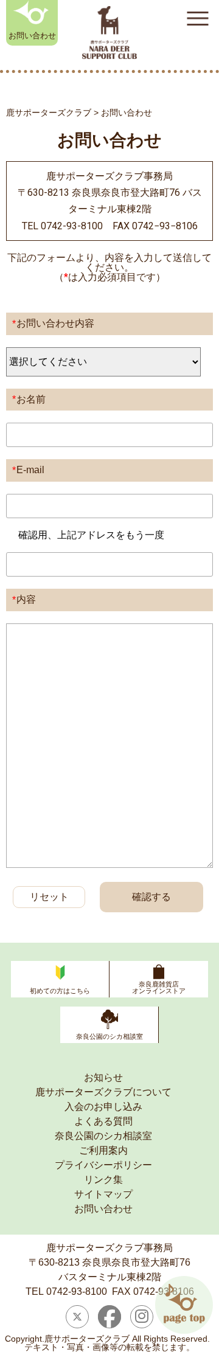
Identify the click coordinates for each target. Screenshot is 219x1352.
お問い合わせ (32, 35)
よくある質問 (103, 1121)
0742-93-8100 (76, 1291)
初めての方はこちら (60, 990)
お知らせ (103, 1077)
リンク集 (103, 1179)
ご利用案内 (103, 1150)
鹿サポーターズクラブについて (103, 1092)
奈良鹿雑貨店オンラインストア (159, 987)
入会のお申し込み (103, 1106)
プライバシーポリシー (103, 1165)
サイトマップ (103, 1194)
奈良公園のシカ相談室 (109, 1036)
